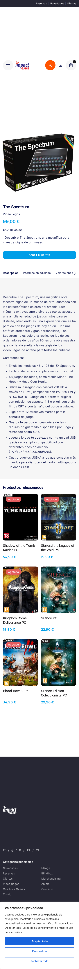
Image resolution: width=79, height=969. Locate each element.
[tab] (11, 273)
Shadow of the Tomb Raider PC (19, 547)
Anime (45, 884)
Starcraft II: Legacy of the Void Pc (57, 547)
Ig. (12, 850)
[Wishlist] (60, 65)
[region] (39, 935)
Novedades (57, 3)
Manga (45, 868)
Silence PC (49, 618)
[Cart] (71, 65)
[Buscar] (50, 65)
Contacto (47, 889)
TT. (29, 850)
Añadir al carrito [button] (58, 607)
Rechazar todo (39, 961)
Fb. (5, 850)
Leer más (20, 535)
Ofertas (71, 3)
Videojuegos (11, 214)
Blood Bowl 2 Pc (15, 691)
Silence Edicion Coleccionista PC (54, 693)
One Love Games (14, 889)
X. (20, 850)
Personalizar (39, 951)
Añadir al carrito (39, 255)
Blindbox (47, 873)
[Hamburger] (8, 65)
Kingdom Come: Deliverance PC (15, 620)
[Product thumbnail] (20, 517)
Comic (7, 894)
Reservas (41, 3)
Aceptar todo (40, 941)
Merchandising (51, 878)
